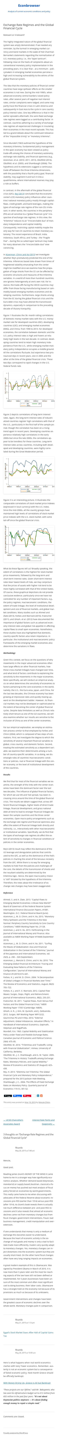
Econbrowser (29, 5)
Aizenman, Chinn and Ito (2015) (20, 254)
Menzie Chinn (44, 1102)
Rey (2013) (19, 193)
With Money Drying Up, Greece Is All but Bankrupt (27, 1383)
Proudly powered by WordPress (15, 1433)
